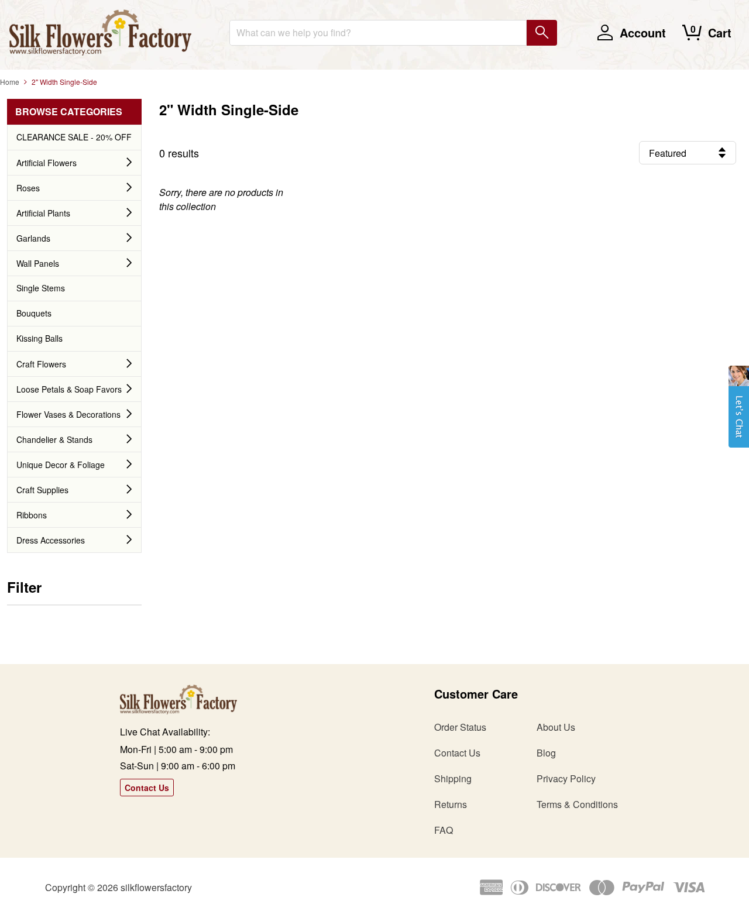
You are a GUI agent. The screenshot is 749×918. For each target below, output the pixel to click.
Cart (719, 32)
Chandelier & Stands (54, 439)
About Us (556, 727)
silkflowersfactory (156, 887)
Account (643, 32)
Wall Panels (37, 263)
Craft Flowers (41, 364)
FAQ (443, 830)
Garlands (33, 238)
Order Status (460, 727)
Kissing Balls (39, 338)
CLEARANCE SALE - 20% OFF (74, 137)
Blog (546, 752)
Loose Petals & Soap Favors (69, 389)
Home (9, 82)
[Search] (542, 33)
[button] (739, 412)
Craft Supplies (42, 490)
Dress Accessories (50, 540)
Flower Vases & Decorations (68, 414)
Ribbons (31, 515)
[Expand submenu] (129, 163)
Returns (450, 804)
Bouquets (33, 313)
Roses (28, 188)
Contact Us (147, 787)
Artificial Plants (43, 213)
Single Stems (40, 288)
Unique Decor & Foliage (60, 464)
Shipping (453, 778)
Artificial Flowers (46, 163)
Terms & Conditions (577, 804)
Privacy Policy (566, 778)
